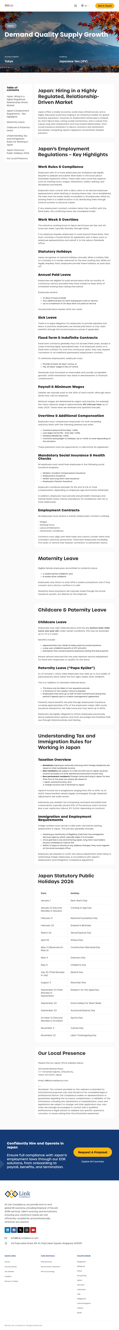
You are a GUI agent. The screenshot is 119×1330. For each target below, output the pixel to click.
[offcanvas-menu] (76, 6)
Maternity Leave (16, 122)
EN (86, 6)
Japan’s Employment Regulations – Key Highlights (18, 113)
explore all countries (93, 1161)
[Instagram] (27, 1230)
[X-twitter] (20, 1230)
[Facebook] (14, 1230)
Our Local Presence (17, 158)
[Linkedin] (7, 1230)
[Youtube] (33, 1230)
